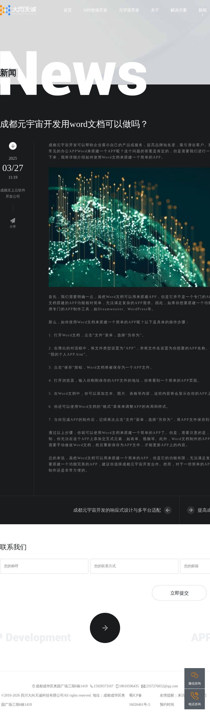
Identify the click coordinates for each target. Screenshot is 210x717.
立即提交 (179, 592)
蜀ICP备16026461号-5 (139, 700)
